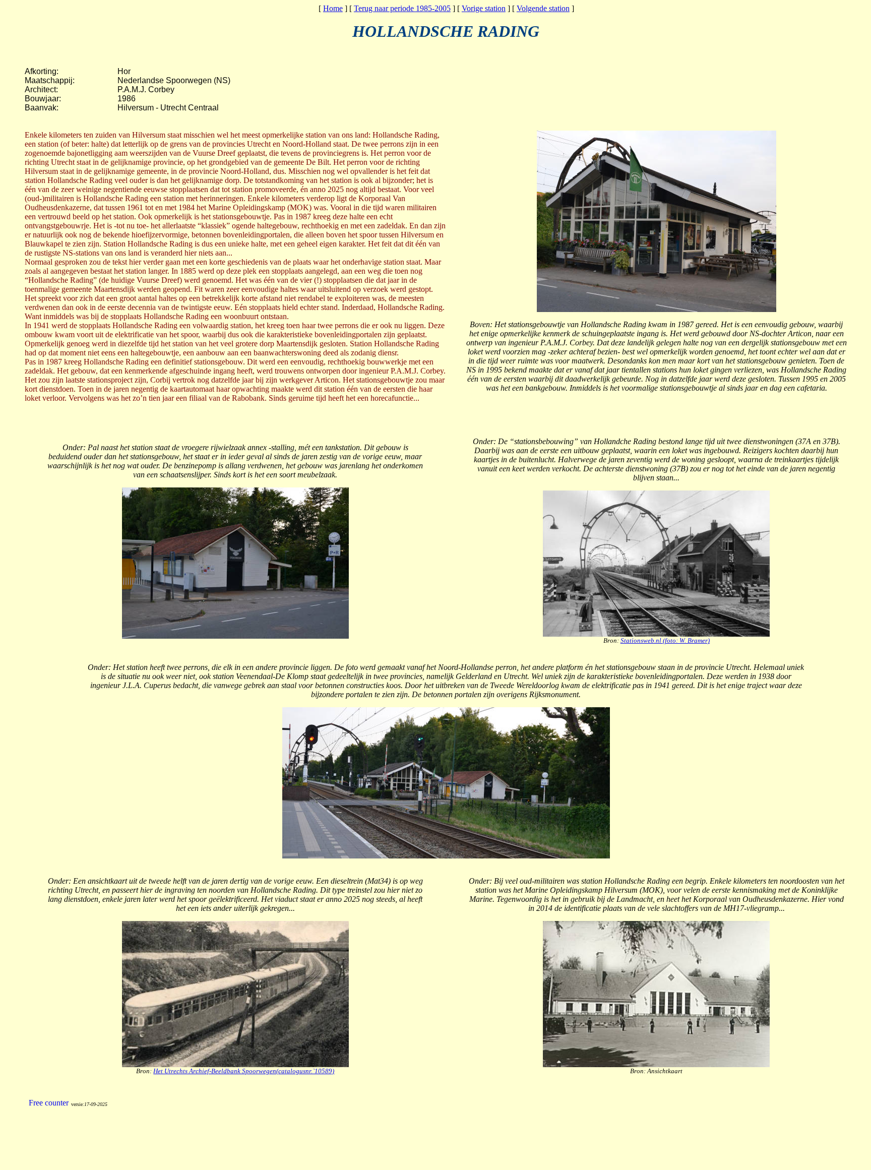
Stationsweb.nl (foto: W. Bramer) (665, 640)
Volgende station (543, 8)
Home (333, 8)
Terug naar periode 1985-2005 (402, 8)
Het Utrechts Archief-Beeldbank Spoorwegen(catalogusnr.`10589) (243, 1071)
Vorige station (484, 8)
